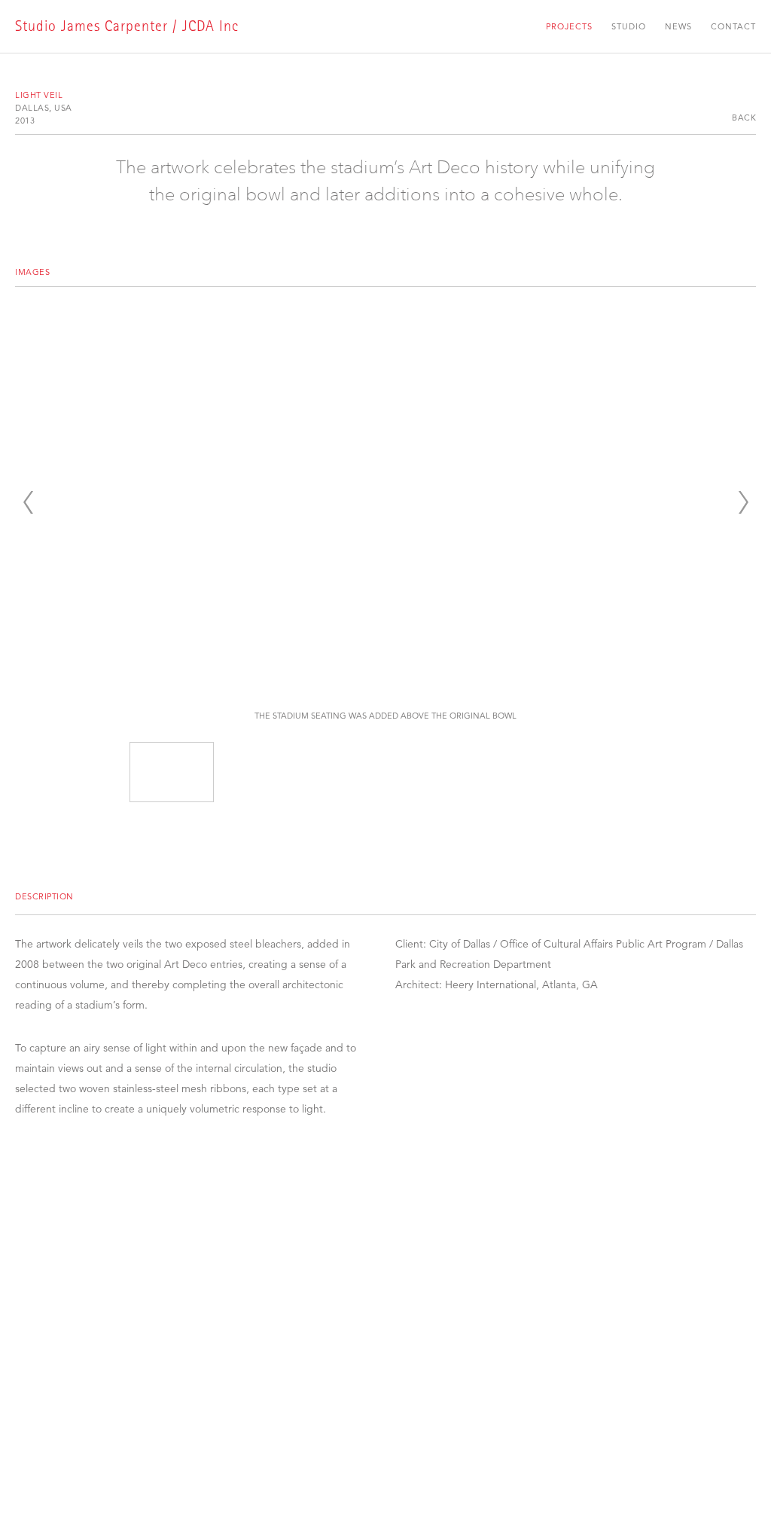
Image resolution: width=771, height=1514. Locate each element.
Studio (628, 26)
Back (744, 117)
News (678, 26)
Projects (569, 26)
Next (743, 502)
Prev (28, 502)
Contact (733, 26)
